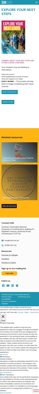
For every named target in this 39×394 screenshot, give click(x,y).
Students (5, 259)
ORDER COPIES (7, 102)
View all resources (9, 206)
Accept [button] (20, 312)
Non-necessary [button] (6, 372)
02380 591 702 (10, 245)
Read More (34, 312)
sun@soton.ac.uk (12, 240)
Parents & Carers (9, 262)
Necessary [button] (4, 354)
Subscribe (9, 273)
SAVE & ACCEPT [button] (6, 393)
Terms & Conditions (9, 301)
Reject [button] (26, 312)
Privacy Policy (7, 297)
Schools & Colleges (10, 255)
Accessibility (6, 299)
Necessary (6, 357)
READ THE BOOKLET (9, 92)
